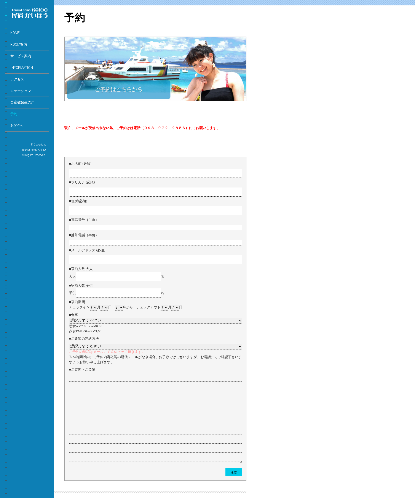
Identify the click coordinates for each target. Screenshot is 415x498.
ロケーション (20, 91)
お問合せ (17, 125)
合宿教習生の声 (22, 102)
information (21, 68)
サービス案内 (20, 56)
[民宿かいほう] (29, 17)
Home (15, 33)
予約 (13, 114)
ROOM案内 (18, 44)
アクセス (17, 79)
